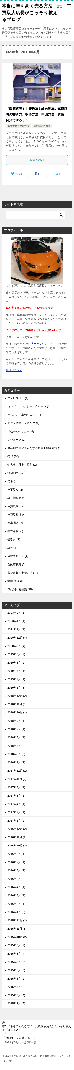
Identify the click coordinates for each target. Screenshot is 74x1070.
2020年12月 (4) (17, 637)
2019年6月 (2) (16, 662)
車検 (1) (12, 547)
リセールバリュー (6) (20, 431)
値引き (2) (13, 539)
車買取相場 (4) (16, 514)
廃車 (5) (12, 481)
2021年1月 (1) (16, 629)
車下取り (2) (15, 489)
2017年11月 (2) (16, 779)
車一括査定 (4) (16, 497)
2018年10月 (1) (17, 712)
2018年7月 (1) (16, 729)
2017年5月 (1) (16, 795)
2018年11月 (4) (16, 704)
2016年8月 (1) (16, 853)
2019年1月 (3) (16, 687)
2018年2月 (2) (16, 754)
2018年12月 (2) (17, 695)
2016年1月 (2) (16, 912)
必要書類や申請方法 (18, 126)
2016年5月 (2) (16, 878)
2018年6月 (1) (16, 737)
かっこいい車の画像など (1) (24, 414)
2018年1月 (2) (16, 762)
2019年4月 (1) (16, 670)
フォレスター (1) (17, 398)
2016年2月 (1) (16, 903)
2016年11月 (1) (16, 837)
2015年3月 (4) (16, 995)
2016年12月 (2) (17, 828)
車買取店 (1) (15, 506)
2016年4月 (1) (16, 887)
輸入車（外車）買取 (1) (22, 464)
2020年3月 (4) (16, 646)
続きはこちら (14, 370)
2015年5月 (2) (16, 978)
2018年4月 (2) (16, 745)
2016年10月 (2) (17, 845)
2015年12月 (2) (17, 920)
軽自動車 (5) (15, 473)
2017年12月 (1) (17, 770)
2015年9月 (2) (16, 945)
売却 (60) (13, 456)
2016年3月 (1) (16, 895)
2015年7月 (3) (16, 961)
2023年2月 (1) (16, 612)
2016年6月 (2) (16, 870)
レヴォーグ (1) (16, 439)
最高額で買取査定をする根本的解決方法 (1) (34, 448)
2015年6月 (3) (16, 970)
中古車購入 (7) (16, 531)
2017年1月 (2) (16, 820)
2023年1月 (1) (16, 621)
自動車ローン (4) (17, 556)
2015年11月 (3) (16, 928)
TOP (36, 1028)
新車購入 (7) (15, 522)
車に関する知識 (42, 126)
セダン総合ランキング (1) (23, 423)
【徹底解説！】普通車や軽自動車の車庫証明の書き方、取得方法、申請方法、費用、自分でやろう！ (36, 114)
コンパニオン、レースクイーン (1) (29, 406)
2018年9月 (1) (16, 720)
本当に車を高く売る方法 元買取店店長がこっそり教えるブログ (32, 12)
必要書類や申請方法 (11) (22, 572)
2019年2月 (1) (16, 679)
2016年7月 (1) (16, 862)
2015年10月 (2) (17, 937)
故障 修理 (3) (15, 581)
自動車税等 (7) (16, 564)
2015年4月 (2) (16, 986)
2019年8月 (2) (16, 654)
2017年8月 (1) (16, 787)
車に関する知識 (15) (20, 589)
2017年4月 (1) (16, 804)
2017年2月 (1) (16, 812)
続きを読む (37, 159)
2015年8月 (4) (16, 953)
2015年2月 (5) (16, 1003)
